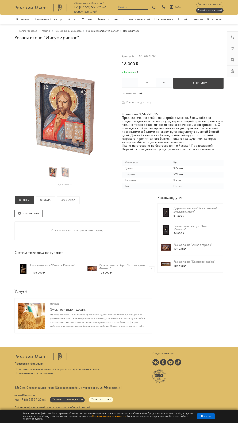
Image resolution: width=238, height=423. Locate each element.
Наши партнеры (190, 19)
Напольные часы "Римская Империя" (52, 265)
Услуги (87, 19)
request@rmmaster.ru (26, 395)
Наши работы (107, 19)
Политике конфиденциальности (109, 416)
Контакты (214, 19)
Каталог (22, 19)
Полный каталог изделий (209, 10)
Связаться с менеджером (67, 399)
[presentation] (152, 269)
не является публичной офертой (73, 407)
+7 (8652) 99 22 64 (90, 7)
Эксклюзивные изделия (68, 310)
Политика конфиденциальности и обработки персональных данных (56, 369)
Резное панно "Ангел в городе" (193, 245)
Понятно (206, 416)
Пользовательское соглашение (33, 373)
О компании (164, 19)
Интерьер (54, 304)
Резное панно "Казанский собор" (194, 261)
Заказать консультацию (210, 4)
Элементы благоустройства (56, 19)
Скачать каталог (101, 399)
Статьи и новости (136, 19)
